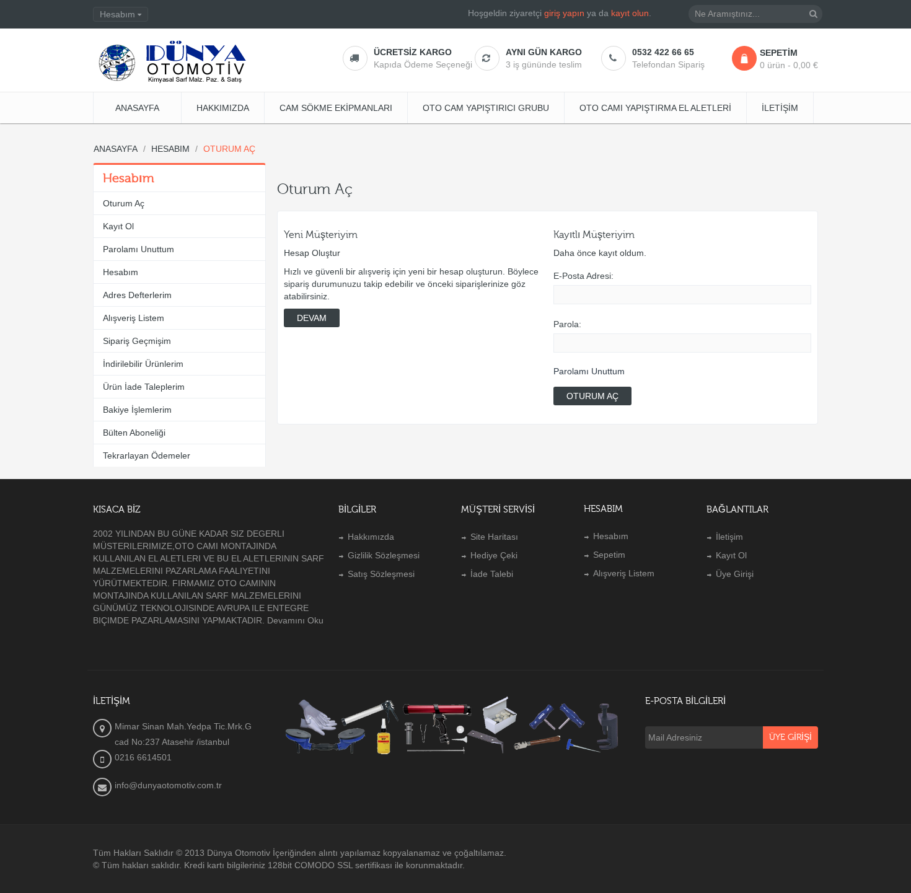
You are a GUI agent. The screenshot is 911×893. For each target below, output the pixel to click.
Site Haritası (494, 537)
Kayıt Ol (118, 226)
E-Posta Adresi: (583, 276)
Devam (312, 318)
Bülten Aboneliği (134, 433)
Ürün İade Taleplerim (144, 387)
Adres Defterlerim (137, 295)
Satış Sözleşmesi (381, 574)
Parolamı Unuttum (138, 249)
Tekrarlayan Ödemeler (146, 455)
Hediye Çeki (493, 555)
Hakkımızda (371, 537)
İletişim (729, 537)
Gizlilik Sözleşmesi (384, 555)
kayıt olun (630, 13)
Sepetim (609, 555)
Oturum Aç (123, 203)
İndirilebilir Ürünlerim (143, 364)
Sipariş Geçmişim (137, 341)
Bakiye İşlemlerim (137, 410)
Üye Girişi (735, 574)
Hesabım (120, 272)
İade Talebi (491, 574)
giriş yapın (564, 13)
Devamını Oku (295, 620)
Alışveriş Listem (133, 318)
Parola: (567, 324)
